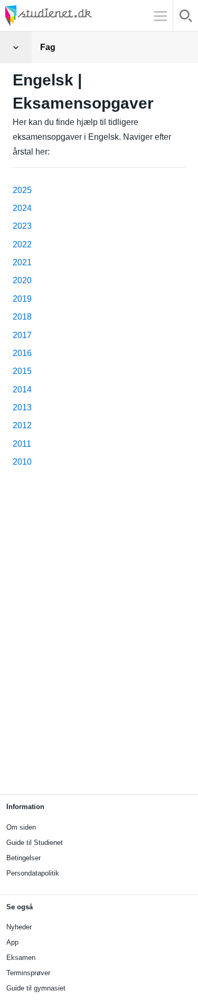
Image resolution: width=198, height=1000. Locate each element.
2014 (22, 389)
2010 (22, 461)
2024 (22, 208)
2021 (22, 262)
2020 (22, 280)
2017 (22, 335)
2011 (22, 443)
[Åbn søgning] (185, 17)
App (12, 942)
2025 (22, 190)
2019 (22, 298)
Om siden (21, 827)
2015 (22, 371)
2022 (22, 244)
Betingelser (23, 858)
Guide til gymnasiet (35, 988)
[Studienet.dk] (74, 15)
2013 (22, 407)
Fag (47, 47)
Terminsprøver (28, 973)
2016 (22, 353)
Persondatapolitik (32, 873)
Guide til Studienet (34, 843)
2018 (22, 316)
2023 (22, 226)
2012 (22, 425)
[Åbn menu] (16, 47)
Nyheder (19, 927)
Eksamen (20, 957)
